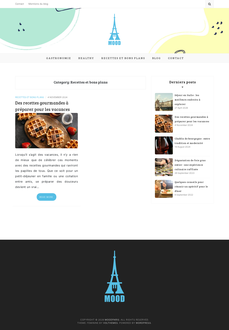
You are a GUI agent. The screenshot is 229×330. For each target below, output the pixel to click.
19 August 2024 (182, 146)
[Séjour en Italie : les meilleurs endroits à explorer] (164, 102)
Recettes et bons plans (123, 58)
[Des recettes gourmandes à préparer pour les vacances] (46, 130)
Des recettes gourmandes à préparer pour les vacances (192, 119)
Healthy (86, 58)
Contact (19, 3)
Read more (46, 197)
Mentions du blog (38, 3)
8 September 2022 (184, 194)
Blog (156, 58)
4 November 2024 (184, 125)
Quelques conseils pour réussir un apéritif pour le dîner (191, 186)
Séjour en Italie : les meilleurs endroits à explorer (187, 100)
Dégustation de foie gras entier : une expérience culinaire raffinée (190, 165)
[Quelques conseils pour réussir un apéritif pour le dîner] (164, 189)
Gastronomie (58, 58)
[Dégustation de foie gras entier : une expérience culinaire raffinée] (164, 167)
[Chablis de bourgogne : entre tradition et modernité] (164, 145)
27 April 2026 (181, 107)
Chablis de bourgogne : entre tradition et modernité (192, 141)
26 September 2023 (184, 173)
